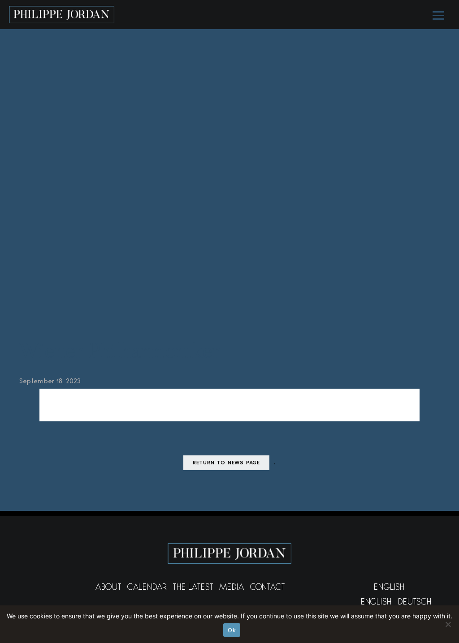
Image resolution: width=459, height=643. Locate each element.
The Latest (193, 588)
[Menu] (437, 14)
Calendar (147, 588)
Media (231, 588)
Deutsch (415, 603)
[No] (447, 624)
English (389, 588)
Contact (267, 588)
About (108, 588)
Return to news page (226, 463)
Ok (232, 630)
